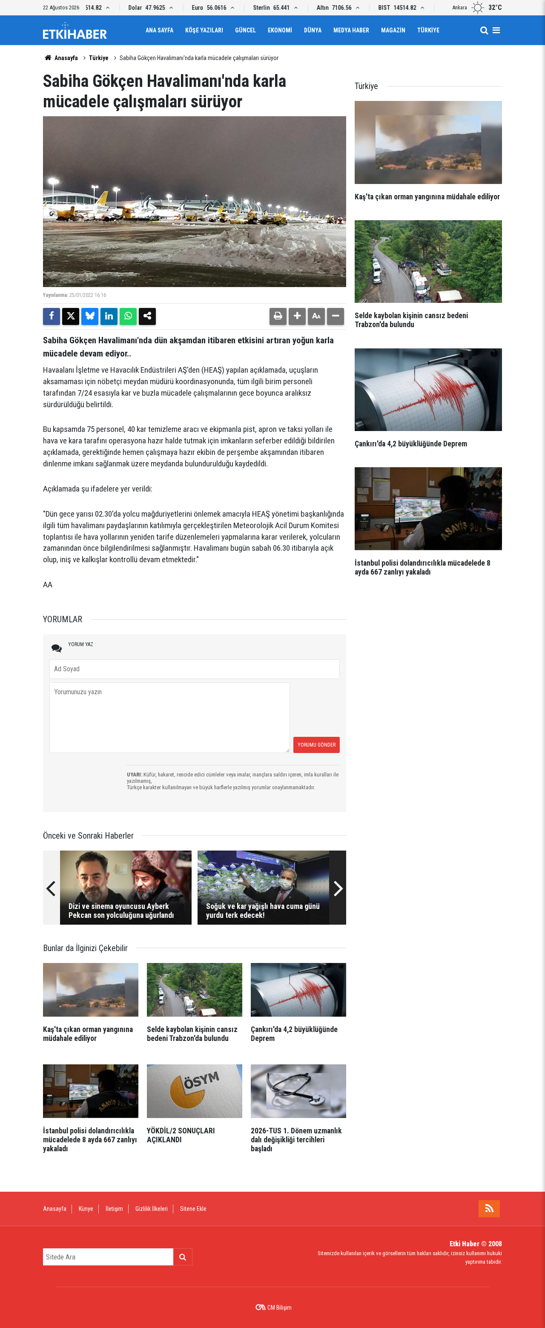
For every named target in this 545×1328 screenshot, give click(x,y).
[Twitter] (70, 316)
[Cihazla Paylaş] (147, 316)
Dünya (312, 30)
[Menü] (496, 30)
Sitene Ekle (193, 1208)
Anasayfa (65, 58)
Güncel (245, 30)
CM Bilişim (279, 1307)
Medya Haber (351, 30)
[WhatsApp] (128, 316)
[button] (297, 316)
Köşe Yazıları (204, 30)
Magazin (393, 30)
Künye (86, 1208)
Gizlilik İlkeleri (151, 1208)
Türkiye (428, 30)
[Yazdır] (278, 316)
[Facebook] (51, 316)
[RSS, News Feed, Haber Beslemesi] (489, 1208)
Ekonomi (280, 30)
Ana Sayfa (159, 30)
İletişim (114, 1208)
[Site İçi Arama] (484, 30)
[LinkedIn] (109, 316)
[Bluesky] (89, 316)
